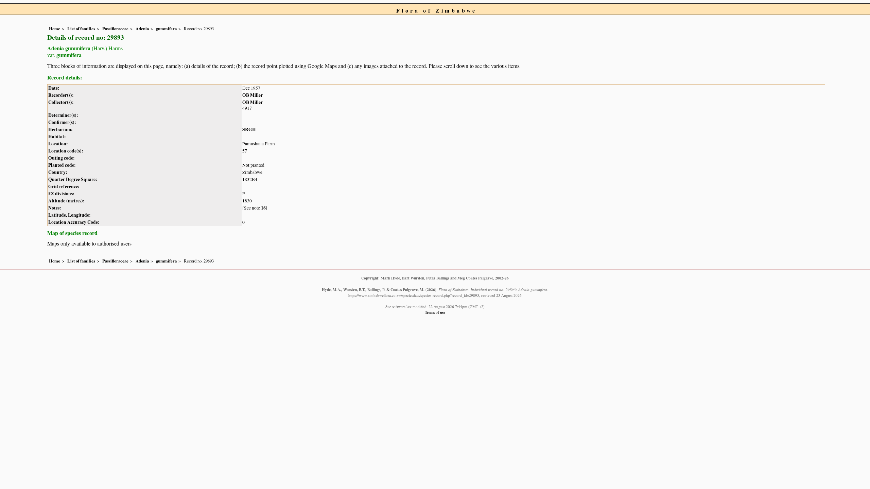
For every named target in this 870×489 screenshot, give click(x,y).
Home (54, 28)
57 (244, 150)
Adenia (142, 28)
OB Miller (252, 95)
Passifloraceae (115, 28)
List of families (81, 28)
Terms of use (435, 312)
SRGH (249, 129)
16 (263, 207)
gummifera (166, 28)
